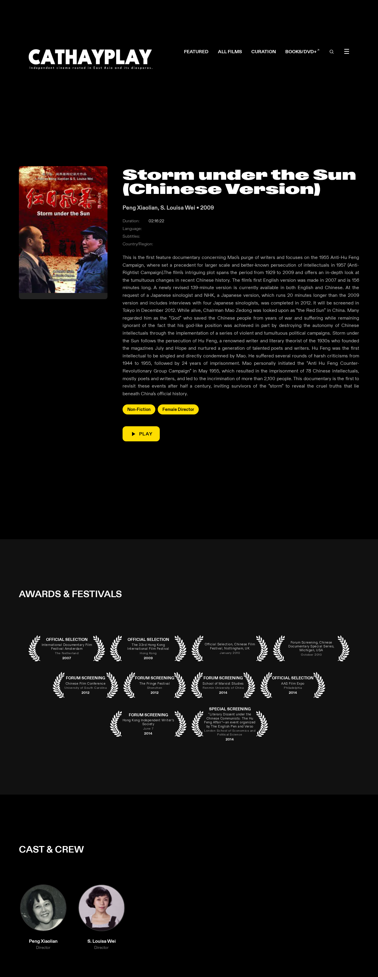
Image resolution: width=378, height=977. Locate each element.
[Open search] (331, 52)
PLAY (146, 434)
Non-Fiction (139, 409)
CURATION (263, 51)
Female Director (178, 409)
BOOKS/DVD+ (302, 52)
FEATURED (196, 51)
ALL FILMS (230, 51)
